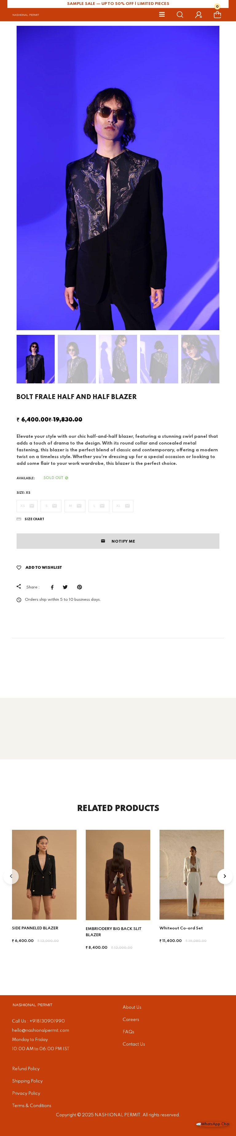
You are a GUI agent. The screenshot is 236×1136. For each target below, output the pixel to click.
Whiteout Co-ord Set (181, 928)
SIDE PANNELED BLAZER (35, 928)
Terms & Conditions (31, 1106)
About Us (132, 1007)
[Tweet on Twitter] (67, 587)
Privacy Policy (26, 1093)
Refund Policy (26, 1069)
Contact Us (134, 1044)
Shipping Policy (27, 1081)
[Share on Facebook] (54, 587)
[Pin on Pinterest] (81, 587)
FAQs (128, 1032)
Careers (131, 1020)
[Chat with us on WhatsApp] (213, 1124)
